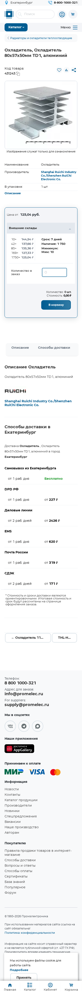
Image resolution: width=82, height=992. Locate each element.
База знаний (15, 882)
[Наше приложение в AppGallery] (19, 749)
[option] (41, 115)
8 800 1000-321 (20, 683)
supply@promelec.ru (27, 705)
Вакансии (13, 822)
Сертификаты (16, 876)
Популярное (15, 887)
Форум (10, 892)
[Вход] (62, 14)
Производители (18, 805)
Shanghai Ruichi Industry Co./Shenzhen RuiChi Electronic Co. (58, 176)
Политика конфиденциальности (30, 932)
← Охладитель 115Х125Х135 (31, 637)
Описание (13, 193)
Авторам (12, 832)
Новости (12, 789)
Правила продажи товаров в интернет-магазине (38, 852)
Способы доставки (54, 347)
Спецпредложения (21, 816)
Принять (23, 977)
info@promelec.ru (24, 694)
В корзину (56, 305)
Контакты (12, 794)
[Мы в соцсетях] (10, 726)
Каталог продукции (21, 800)
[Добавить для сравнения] (66, 70)
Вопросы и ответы (20, 865)
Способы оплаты (18, 871)
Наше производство (22, 827)
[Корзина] (72, 14)
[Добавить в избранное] (59, 70)
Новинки (12, 811)
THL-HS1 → (67, 637)
